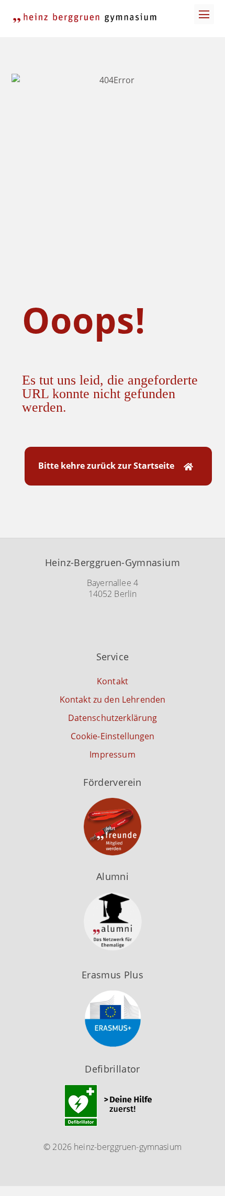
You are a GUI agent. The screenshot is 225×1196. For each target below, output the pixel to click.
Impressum (112, 754)
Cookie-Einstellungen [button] (113, 736)
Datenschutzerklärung (113, 718)
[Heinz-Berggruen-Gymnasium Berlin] (85, 18)
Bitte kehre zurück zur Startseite (106, 465)
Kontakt (112, 681)
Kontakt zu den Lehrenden (113, 699)
